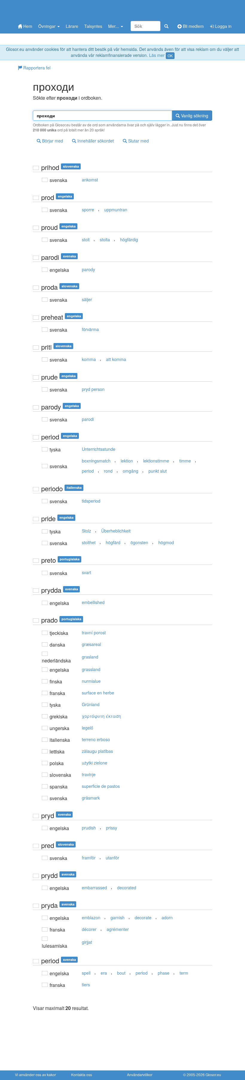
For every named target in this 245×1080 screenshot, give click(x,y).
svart (86, 572)
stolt (86, 239)
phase (163, 973)
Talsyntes (93, 26)
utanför (112, 858)
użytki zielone (94, 763)
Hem (27, 26)
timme (185, 461)
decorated (126, 888)
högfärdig (129, 239)
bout (121, 973)
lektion (127, 461)
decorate (143, 917)
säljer (87, 299)
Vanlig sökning (194, 116)
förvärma (90, 329)
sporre (88, 210)
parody (88, 269)
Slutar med (138, 141)
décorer (89, 929)
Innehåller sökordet (95, 141)
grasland (90, 657)
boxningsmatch (96, 461)
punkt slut (157, 471)
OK (170, 55)
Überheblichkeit (116, 531)
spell (86, 973)
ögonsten (139, 542)
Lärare (72, 26)
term (184, 973)
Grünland (90, 704)
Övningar (47, 26)
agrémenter (118, 929)
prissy (111, 828)
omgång (130, 471)
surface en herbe (98, 693)
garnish (118, 917)
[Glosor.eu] (46, 9)
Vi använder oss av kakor (35, 1074)
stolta (105, 239)
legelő (87, 728)
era (104, 973)
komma (89, 359)
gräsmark (91, 798)
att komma (116, 359)
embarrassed (94, 888)
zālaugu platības (97, 751)
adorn (167, 917)
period (88, 471)
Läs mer (157, 55)
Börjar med (52, 141)
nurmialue (91, 681)
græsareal (91, 644)
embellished (93, 602)
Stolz (86, 531)
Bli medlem (193, 26)
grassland (91, 669)
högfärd (113, 542)
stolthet (89, 542)
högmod (166, 542)
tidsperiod (91, 501)
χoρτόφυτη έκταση (101, 716)
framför (89, 858)
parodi (88, 419)
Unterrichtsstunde (98, 449)
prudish (89, 828)
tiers (86, 985)
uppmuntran (115, 210)
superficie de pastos (101, 786)
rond (108, 471)
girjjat (87, 942)
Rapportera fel (36, 68)
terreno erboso (96, 739)
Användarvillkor (139, 1074)
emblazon (91, 917)
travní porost (94, 632)
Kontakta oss (81, 1074)
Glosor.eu (213, 1074)
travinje (89, 774)
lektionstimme (156, 461)
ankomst (90, 180)
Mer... (114, 26)
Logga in (223, 26)
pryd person (93, 389)
